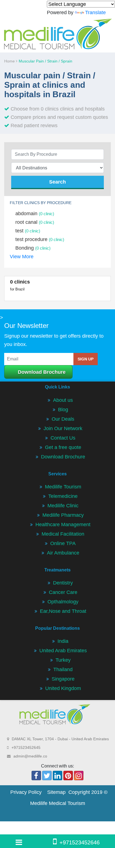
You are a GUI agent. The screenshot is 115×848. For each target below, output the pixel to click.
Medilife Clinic (62, 505)
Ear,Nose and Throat (63, 611)
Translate (95, 12)
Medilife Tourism (63, 487)
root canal (34, 222)
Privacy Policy (26, 792)
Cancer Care (63, 592)
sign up (86, 359)
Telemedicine (63, 496)
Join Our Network (63, 428)
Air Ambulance (63, 553)
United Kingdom (63, 688)
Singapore (63, 679)
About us (63, 400)
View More (21, 256)
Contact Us (63, 438)
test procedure (39, 239)
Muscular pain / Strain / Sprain (45, 61)
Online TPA (63, 543)
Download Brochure (42, 372)
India (63, 641)
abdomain (34, 213)
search (57, 182)
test (27, 231)
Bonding (33, 248)
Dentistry (63, 583)
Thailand (63, 669)
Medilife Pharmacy (63, 515)
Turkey (63, 660)
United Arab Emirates (63, 650)
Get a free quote (63, 447)
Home (10, 61)
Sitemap (56, 792)
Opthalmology (62, 601)
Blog (63, 409)
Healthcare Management (62, 524)
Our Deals (63, 419)
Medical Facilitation (63, 534)
